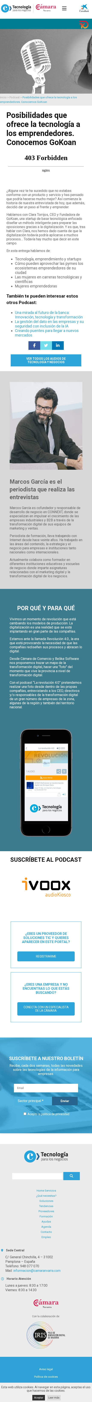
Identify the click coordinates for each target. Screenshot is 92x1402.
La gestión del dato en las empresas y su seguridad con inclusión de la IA (49, 323)
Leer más (53, 1397)
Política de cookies (46, 1376)
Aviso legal (46, 1369)
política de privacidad (55, 1114)
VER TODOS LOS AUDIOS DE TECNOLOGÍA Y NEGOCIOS (46, 360)
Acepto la (48, 1114)
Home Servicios (46, 1190)
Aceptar (38, 1397)
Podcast (14, 97)
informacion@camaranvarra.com (37, 1271)
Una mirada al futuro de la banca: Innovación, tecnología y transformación (49, 314)
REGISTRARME (46, 956)
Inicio (3, 97)
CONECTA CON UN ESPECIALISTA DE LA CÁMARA (46, 1008)
